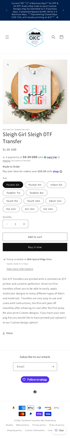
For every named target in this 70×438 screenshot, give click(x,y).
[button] (7, 37)
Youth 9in (12, 200)
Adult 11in (55, 200)
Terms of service (56, 425)
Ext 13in (30, 209)
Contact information (35, 430)
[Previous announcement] (7, 10)
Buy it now (35, 247)
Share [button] (9, 333)
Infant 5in (56, 184)
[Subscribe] (53, 366)
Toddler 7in (13, 192)
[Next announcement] (63, 10)
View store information (20, 268)
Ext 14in (48, 209)
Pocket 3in (12, 184)
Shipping (6, 160)
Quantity (7, 216)
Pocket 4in (35, 184)
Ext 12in (11, 209)
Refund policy (22, 425)
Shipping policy (14, 430)
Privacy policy (39, 425)
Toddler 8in (37, 192)
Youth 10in (33, 200)
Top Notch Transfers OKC (33, 420)
